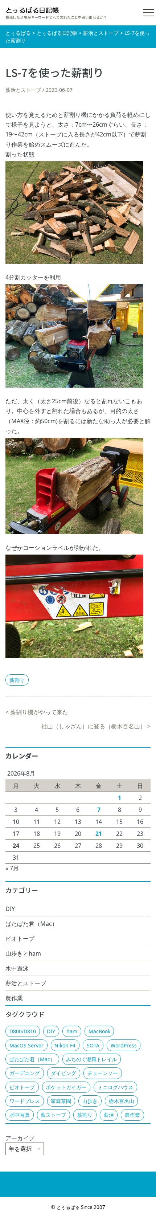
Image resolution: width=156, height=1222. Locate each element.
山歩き (90, 1101)
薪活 (109, 1114)
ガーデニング (24, 1073)
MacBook (99, 1031)
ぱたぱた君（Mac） (31, 924)
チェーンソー (102, 1073)
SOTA (93, 1045)
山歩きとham (23, 953)
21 (98, 834)
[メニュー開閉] (148, 12)
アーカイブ (19, 1138)
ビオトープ (19, 939)
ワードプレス (24, 1101)
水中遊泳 (17, 968)
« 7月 (12, 868)
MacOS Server (26, 1045)
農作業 (14, 998)
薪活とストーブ (23, 89)
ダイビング (63, 1073)
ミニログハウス (115, 1087)
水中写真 (19, 1114)
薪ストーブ (53, 1114)
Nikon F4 (64, 1045)
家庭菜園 (61, 1101)
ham (71, 1031)
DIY (10, 909)
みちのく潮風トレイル (91, 1059)
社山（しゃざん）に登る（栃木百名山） (93, 726)
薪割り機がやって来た (39, 712)
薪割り (17, 680)
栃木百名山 (121, 1101)
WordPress (124, 1045)
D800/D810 (22, 1031)
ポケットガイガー (66, 1087)
